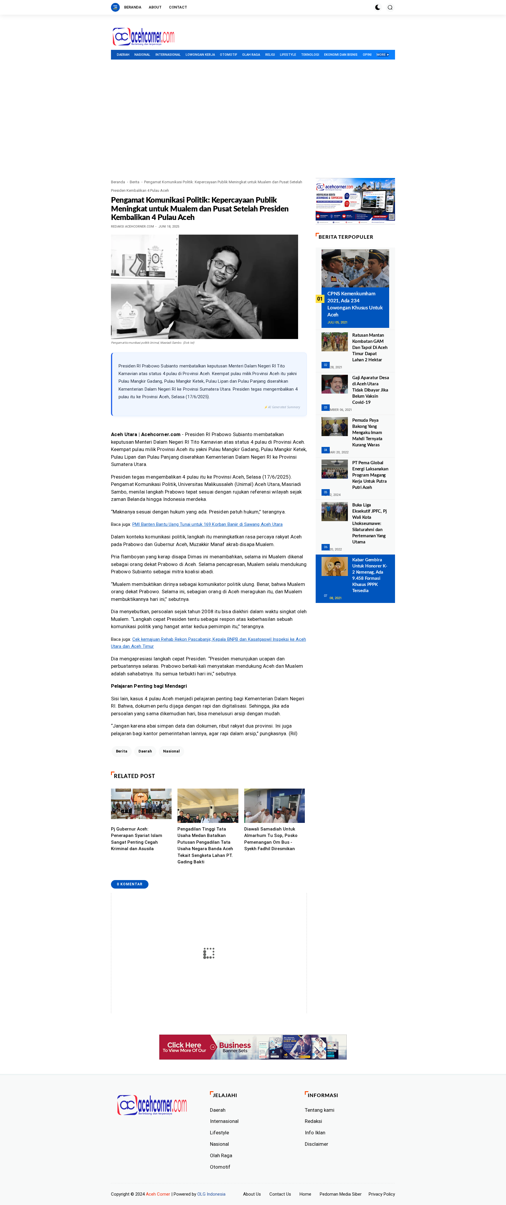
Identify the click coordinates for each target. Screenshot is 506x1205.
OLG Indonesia (211, 1194)
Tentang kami (319, 1110)
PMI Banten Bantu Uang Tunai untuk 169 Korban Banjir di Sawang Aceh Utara (207, 524)
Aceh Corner (158, 1194)
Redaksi (313, 1121)
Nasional (142, 55)
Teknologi (310, 55)
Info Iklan (315, 1132)
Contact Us (280, 1194)
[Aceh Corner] (143, 36)
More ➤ (383, 55)
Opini (367, 55)
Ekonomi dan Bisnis (341, 55)
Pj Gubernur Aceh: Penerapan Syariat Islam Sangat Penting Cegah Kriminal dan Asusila (136, 839)
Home (305, 1194)
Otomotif (228, 55)
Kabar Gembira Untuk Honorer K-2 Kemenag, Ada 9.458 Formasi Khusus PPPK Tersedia (369, 575)
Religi (270, 55)
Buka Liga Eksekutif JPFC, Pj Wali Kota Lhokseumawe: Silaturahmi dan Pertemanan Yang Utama (369, 523)
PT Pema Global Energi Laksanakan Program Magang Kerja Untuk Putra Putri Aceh (370, 474)
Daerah (123, 55)
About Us (252, 1194)
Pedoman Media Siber (341, 1194)
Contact (178, 7)
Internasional (168, 55)
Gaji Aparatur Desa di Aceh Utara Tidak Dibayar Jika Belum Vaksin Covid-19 (370, 390)
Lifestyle (288, 55)
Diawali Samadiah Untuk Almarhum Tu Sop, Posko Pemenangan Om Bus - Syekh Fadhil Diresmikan (271, 839)
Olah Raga (251, 55)
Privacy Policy (382, 1194)
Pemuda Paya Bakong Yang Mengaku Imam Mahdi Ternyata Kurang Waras (367, 432)
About (155, 7)
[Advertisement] (253, 134)
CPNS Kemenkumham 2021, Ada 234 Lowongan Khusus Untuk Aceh (355, 304)
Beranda (132, 7)
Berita (134, 182)
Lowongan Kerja (200, 55)
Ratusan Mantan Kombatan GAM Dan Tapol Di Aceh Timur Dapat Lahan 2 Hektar (369, 347)
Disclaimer (316, 1144)
